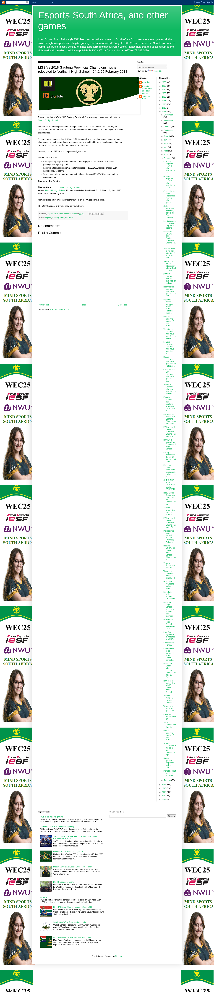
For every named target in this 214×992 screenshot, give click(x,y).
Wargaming (48, 174)
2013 (164, 799)
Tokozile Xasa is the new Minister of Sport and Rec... (169, 253)
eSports (48, 218)
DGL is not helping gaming (51, 817)
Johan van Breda (146, 97)
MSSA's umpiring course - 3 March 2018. (168, 321)
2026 (164, 82)
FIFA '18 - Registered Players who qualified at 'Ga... (169, 167)
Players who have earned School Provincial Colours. (168, 536)
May (166, 147)
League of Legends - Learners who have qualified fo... (168, 347)
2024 (164, 90)
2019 (164, 108)
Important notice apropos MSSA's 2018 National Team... (168, 306)
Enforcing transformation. (169, 716)
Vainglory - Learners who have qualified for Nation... (169, 333)
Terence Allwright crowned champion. (169, 699)
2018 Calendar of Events (169, 724)
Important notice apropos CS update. (169, 595)
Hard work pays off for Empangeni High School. (169, 444)
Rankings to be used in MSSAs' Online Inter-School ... (169, 686)
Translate (158, 71)
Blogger (118, 956)
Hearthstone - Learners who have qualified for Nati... (169, 291)
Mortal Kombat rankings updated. (169, 773)
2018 (164, 111)
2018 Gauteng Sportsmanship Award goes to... (169, 224)
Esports (46, 168)
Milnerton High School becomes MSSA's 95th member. (168, 609)
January (167, 780)
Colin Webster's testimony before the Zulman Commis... (168, 212)
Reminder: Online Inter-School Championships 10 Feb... (169, 670)
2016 (164, 788)
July (166, 140)
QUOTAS (44, 897)
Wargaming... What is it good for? (169, 708)
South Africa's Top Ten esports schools (69, 922)
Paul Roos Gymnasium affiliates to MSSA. (169, 635)
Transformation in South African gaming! (57, 827)
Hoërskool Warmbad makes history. (168, 584)
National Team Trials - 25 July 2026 (68, 852)
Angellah (146, 82)
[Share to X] (96, 213)
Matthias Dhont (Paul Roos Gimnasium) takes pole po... (169, 471)
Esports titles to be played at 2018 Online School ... (168, 654)
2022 (164, 97)
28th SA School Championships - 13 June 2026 (73, 907)
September (168, 130)
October (167, 126)
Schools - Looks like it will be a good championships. (169, 749)
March (167, 154)
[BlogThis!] (93, 213)
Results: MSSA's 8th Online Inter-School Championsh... (169, 552)
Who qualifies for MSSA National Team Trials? (72, 937)
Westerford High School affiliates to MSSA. (169, 624)
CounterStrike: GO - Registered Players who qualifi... (169, 197)
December (168, 115)
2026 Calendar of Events (63, 882)
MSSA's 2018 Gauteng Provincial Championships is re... (169, 431)
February (168, 158)
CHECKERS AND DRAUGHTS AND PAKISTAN (169, 484)
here (81, 206)
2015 (164, 792)
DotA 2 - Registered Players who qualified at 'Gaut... (169, 182)
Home (83, 305)
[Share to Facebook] (99, 213)
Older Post (122, 305)
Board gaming (49, 161)
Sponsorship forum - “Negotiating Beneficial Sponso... (169, 266)
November (168, 121)
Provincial (69, 218)
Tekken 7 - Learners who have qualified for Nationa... (169, 389)
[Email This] (90, 213)
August (167, 136)
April (166, 151)
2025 (164, 86)
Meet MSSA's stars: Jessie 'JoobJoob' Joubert (72, 867)
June (166, 143)
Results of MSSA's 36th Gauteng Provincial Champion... (169, 238)
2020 (164, 104)
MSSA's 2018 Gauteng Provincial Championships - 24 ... (169, 522)
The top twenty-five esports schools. (169, 511)
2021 (164, 100)
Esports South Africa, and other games (147, 89)
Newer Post (44, 305)
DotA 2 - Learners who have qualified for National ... (169, 361)
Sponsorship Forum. (168, 644)
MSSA (62, 218)
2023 (164, 93)
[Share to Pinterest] (102, 213)
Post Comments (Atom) (59, 309)
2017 (164, 785)
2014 (164, 796)
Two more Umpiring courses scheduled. (169, 574)
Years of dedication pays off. (169, 565)
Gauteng (55, 218)
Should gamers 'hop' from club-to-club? (168, 762)
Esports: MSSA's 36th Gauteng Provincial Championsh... (169, 404)
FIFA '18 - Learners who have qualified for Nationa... (169, 278)
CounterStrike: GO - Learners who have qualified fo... (169, 375)
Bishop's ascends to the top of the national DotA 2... (169, 457)
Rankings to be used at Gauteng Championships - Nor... (169, 419)
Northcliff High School (48, 120)
